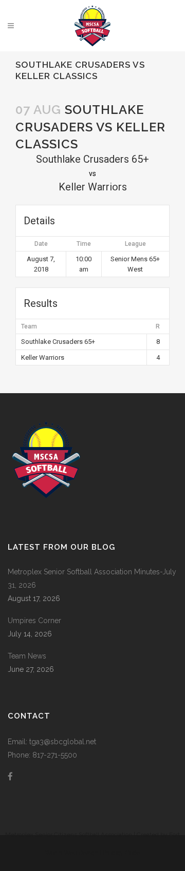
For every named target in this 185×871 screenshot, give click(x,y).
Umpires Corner (34, 620)
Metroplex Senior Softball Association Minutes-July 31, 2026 (92, 578)
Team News (27, 656)
